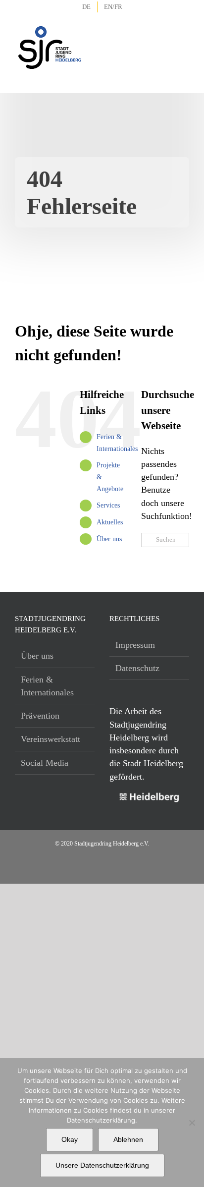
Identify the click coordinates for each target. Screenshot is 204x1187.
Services (108, 505)
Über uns (109, 539)
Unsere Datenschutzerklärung (102, 1165)
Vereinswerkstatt (50, 739)
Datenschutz (137, 668)
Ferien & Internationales (47, 686)
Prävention (40, 716)
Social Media (44, 763)
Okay (69, 1139)
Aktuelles (110, 522)
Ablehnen (128, 1139)
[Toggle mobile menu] (182, 35)
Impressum (135, 645)
